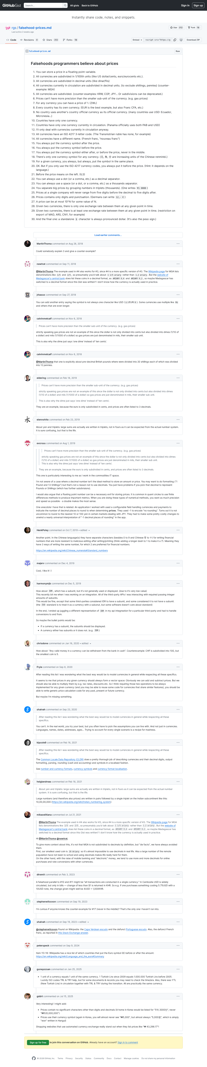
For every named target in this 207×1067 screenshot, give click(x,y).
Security (79, 1058)
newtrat (41, 263)
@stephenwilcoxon (47, 929)
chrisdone (42, 643)
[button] (175, 40)
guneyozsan (43, 969)
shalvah (41, 709)
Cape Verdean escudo (96, 929)
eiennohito (43, 419)
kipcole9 (41, 742)
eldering (41, 377)
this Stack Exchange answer (73, 932)
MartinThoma (44, 243)
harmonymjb (44, 583)
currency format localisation (112, 768)
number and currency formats (56, 768)
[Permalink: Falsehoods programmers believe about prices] (28, 63)
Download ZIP (193, 40)
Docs (109, 1058)
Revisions (31, 39)
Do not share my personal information (158, 1058)
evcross (41, 443)
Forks (72, 39)
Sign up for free (38, 1042)
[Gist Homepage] (12, 5)
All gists (74, 5)
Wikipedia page (156, 271)
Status (88, 1058)
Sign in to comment (128, 1042)
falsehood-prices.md (35, 28)
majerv (40, 563)
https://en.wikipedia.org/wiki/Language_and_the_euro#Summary (70, 956)
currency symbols (83, 768)
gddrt (40, 996)
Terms (60, 1058)
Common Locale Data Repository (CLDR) (62, 759)
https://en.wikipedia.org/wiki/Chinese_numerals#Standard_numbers (72, 550)
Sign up (198, 5)
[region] (103, 141)
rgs (14, 28)
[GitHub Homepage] (34, 1058)
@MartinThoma (44, 271)
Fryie (39, 667)
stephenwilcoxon (46, 901)
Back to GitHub (90, 5)
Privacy (69, 1058)
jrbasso (41, 294)
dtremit (41, 874)
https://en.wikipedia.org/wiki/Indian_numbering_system (81, 801)
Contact (117, 1058)
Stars (52, 39)
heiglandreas (44, 781)
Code (13, 39)
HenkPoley (43, 530)
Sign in (185, 5)
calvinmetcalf (44, 318)
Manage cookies (131, 1058)
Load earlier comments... (108, 235)
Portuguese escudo (136, 929)
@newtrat (62, 838)
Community (99, 1058)
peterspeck (43, 945)
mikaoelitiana (44, 814)
